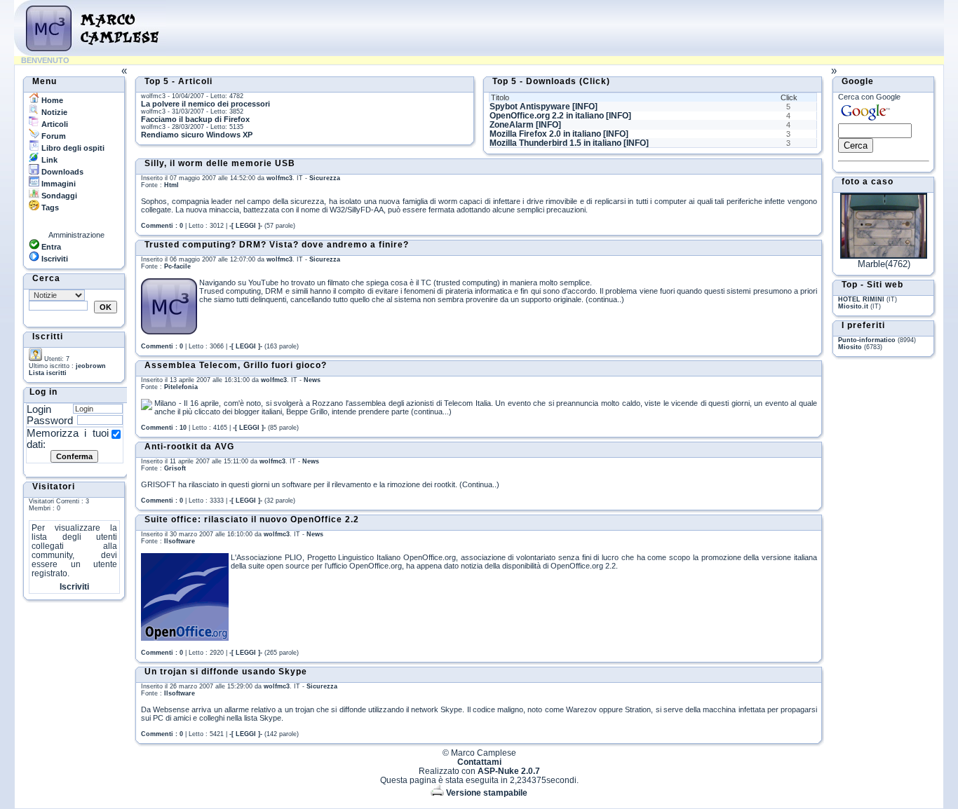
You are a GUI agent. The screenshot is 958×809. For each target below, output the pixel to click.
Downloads (61, 172)
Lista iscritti (48, 372)
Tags (49, 207)
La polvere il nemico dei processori (205, 104)
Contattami (479, 761)
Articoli (53, 124)
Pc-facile (177, 266)
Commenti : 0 (162, 225)
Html (171, 185)
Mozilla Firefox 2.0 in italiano (545, 134)
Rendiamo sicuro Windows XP (196, 134)
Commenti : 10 (164, 427)
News (312, 379)
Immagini (57, 183)
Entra (50, 247)
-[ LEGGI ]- (245, 225)
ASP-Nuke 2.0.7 (509, 770)
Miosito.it (853, 306)
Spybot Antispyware (530, 106)
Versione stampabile (485, 792)
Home (51, 100)
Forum (52, 136)
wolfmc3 (279, 178)
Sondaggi (58, 195)
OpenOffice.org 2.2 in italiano (547, 115)
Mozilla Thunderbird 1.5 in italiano (555, 143)
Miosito (850, 347)
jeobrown (91, 365)
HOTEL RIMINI (861, 299)
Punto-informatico (867, 340)
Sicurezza (324, 178)
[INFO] (585, 106)
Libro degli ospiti (71, 148)
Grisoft (175, 468)
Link (48, 160)
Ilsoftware (179, 541)
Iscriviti (53, 258)
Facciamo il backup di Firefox (195, 119)
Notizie (53, 112)
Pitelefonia (181, 386)
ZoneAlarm (512, 125)
